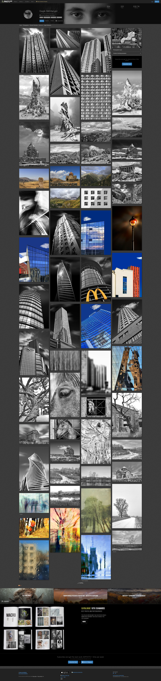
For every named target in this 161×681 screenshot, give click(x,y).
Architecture (59, 17)
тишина (114, 551)
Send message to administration (118, 675)
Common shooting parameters (119, 53)
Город (21, 514)
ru (115, 673)
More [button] (32, 1)
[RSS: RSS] (19, 585)
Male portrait (53, 17)
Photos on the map (65, 675)
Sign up (156, 1)
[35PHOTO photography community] (7, 2)
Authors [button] (21, 1)
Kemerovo (52, 15)
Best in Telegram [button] (87, 662)
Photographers (26, 25)
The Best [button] (27, 1)
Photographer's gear (117, 49)
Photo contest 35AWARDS (23, 673)
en (113, 673)
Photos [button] (15, 1)
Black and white (47, 17)
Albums (47, 20)
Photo (41, 20)
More (84, 622)
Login (152, 1)
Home (20, 25)
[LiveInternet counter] (21, 674)
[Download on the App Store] (66, 672)
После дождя (85, 580)
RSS (20, 585)
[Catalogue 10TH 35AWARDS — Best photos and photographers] (33, 627)
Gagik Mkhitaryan (47, 25)
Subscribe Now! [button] (127, 64)
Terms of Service (40, 676)
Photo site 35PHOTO (23, 672)
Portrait (41, 17)
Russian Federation (45, 15)
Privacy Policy (34, 676)
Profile (52, 20)
